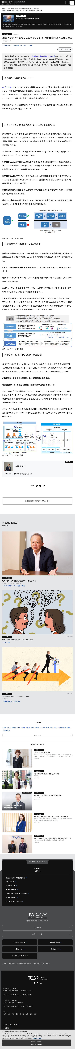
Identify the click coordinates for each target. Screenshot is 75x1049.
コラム (4, 963)
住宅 (19, 727)
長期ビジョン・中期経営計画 (15, 878)
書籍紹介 (12, 963)
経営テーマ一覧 (37, 934)
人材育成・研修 (11, 889)
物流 (14, 727)
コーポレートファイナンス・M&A (16, 893)
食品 (23, 727)
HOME (4, 8)
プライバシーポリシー (10, 1024)
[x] (37, 485)
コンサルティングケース (19, 956)
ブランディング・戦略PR (14, 901)
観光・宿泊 (7, 730)
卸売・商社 (46, 727)
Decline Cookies (36, 1044)
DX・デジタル (10, 882)
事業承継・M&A (11, 897)
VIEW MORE (37, 735)
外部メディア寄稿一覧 (24, 963)
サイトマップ (46, 963)
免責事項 (36, 963)
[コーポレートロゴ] (37, 862)
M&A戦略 (16, 45)
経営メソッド (19, 949)
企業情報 (6, 1028)
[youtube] (41, 983)
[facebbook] (40, 485)
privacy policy (37, 1038)
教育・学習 (62, 727)
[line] (44, 485)
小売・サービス (36, 727)
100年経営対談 (55, 942)
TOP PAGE (37, 928)
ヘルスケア (24, 45)
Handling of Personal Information (14, 1031)
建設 (9, 727)
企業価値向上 (8, 45)
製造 (30, 45)
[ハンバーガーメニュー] (72, 3)
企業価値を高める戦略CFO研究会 (27, 8)
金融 (69, 727)
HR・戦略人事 (10, 886)
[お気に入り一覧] (67, 3)
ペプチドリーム (8, 87)
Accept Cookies (36, 1041)
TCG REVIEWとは (19, 942)
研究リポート (12, 8)
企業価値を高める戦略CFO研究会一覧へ (37, 501)
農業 (28, 727)
